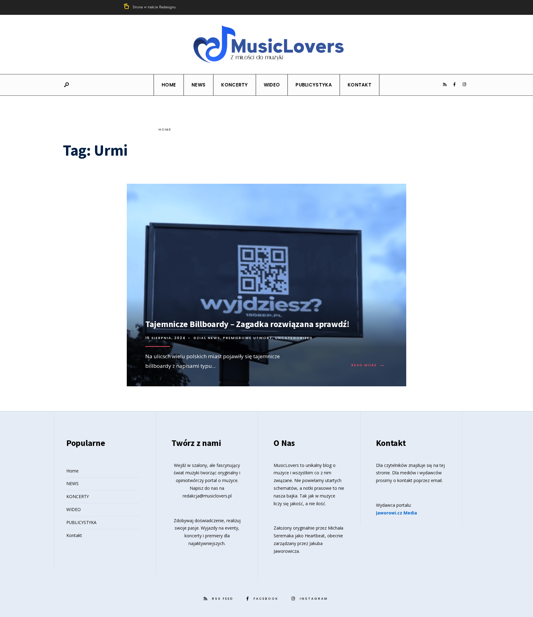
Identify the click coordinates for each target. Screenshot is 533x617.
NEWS (198, 85)
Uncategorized (294, 337)
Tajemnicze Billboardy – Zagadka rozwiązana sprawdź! (247, 323)
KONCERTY (234, 85)
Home (169, 85)
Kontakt (359, 85)
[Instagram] (464, 85)
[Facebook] (454, 85)
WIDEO (272, 85)
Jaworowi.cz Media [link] (396, 513)
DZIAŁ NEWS (207, 337)
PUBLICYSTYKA (313, 85)
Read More (368, 365)
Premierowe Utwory (247, 337)
